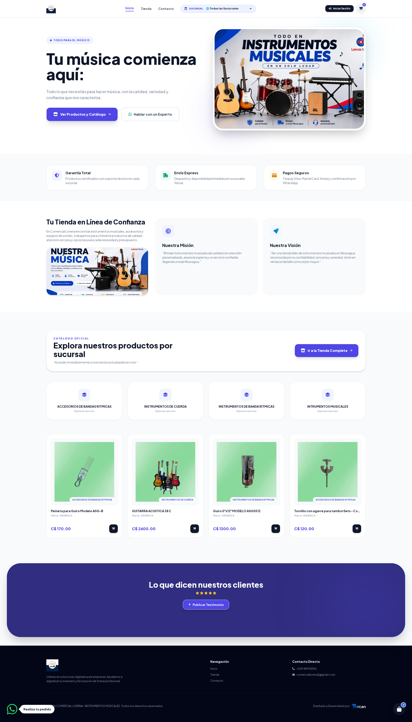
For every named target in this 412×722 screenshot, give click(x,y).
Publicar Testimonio (208, 605)
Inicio (129, 8)
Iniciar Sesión (341, 8)
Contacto (166, 9)
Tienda (146, 9)
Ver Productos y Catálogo (83, 114)
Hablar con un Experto (153, 114)
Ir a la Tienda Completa (327, 350)
